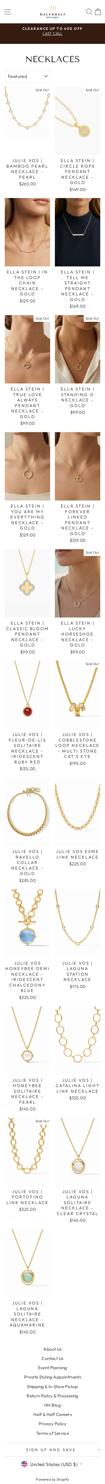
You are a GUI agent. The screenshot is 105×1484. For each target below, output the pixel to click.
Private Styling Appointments (52, 1377)
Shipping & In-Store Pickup (52, 1386)
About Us (52, 1349)
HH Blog (52, 1405)
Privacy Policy (53, 1423)
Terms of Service (52, 1433)
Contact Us (52, 1358)
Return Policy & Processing (52, 1395)
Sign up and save (51, 1449)
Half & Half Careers (52, 1414)
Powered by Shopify (52, 1479)
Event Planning (52, 1367)
